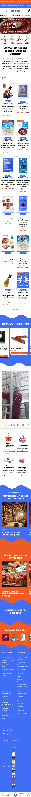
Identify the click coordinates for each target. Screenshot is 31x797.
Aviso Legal (20, 703)
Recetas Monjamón (7, 715)
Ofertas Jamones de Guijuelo (7, 674)
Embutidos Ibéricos (22, 655)
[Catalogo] (15, 794)
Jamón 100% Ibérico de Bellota (8, 670)
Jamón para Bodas (7, 693)
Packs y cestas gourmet (21, 663)
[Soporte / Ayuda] (28, 793)
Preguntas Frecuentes (22, 693)
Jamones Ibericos (17, 15)
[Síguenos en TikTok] (7, 734)
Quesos (19, 676)
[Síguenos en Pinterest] (11, 730)
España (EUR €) (6, 740)
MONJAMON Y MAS (8, 103)
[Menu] (3, 793)
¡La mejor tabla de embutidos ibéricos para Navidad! (13, 593)
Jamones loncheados (7, 657)
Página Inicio (6, 15)
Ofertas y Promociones (23, 666)
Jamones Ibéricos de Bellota (7, 665)
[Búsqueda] (6, 11)
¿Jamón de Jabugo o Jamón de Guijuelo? (11, 533)
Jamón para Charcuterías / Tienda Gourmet (7, 704)
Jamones (4, 655)
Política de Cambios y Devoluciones (22, 709)
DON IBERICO (8, 292)
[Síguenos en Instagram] (7, 730)
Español (15, 740)
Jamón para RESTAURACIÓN (6, 709)
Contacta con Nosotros (20, 697)
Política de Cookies (22, 713)
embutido (4, 589)
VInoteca (19, 679)
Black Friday (20, 673)
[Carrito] (28, 11)
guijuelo (4, 529)
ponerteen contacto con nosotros (8, 472)
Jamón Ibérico (15, 309)
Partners (4, 721)
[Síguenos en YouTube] (4, 734)
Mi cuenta (4, 718)
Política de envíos (21, 706)
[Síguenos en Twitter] (4, 730)
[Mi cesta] (22, 794)
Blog (3, 713)
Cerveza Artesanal (21, 682)
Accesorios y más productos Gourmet (22, 685)
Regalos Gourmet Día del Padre (22, 658)
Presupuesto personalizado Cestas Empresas (7, 698)
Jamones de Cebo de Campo (7, 661)
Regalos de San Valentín (21, 670)
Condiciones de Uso (22, 700)
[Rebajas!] (9, 794)
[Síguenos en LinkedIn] (11, 734)
